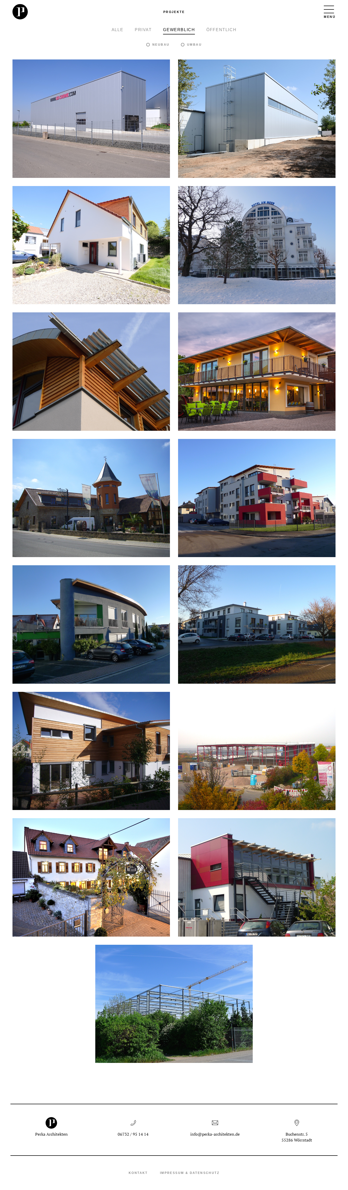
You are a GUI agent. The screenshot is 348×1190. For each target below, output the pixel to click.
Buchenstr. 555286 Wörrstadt (297, 1137)
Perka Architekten (51, 1134)
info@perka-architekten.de (215, 1134)
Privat (143, 30)
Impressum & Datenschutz (189, 1173)
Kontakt (138, 1173)
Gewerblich (179, 30)
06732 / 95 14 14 (133, 1134)
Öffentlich (221, 30)
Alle (117, 30)
